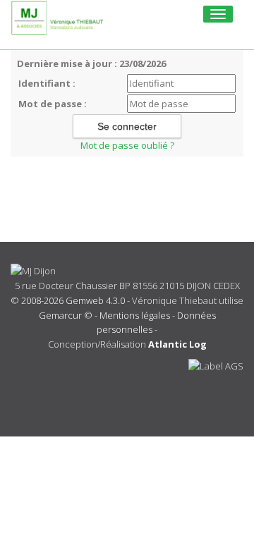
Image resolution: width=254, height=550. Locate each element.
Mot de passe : (52, 103)
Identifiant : (46, 83)
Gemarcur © (65, 315)
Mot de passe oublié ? (127, 145)
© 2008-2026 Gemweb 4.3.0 (68, 300)
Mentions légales (134, 315)
